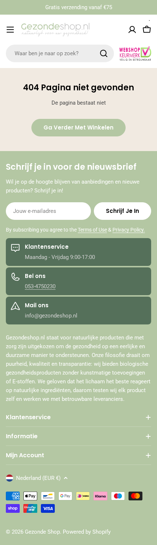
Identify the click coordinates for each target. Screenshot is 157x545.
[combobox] (60, 53)
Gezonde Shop (42, 532)
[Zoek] (103, 53)
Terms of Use (92, 230)
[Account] (132, 29)
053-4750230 (40, 286)
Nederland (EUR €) (38, 478)
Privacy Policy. (128, 230)
